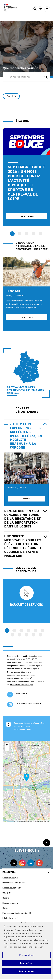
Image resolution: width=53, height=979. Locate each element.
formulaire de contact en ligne (21, 684)
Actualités (11, 96)
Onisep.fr (6, 892)
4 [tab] (28, 630)
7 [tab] (12, 634)
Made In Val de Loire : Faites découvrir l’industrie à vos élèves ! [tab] (19, 233)
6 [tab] (42, 630)
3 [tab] (21, 630)
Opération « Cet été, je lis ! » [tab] (26, 233)
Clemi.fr (5, 908)
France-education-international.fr (17, 913)
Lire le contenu (26, 317)
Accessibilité (40, 8)
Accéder (26, 498)
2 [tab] (14, 630)
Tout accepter (26, 971)
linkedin (30, 862)
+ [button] (7, 744)
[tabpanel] (26, 177)
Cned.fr (5, 898)
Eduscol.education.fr (11, 887)
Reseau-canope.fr (10, 903)
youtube (39, 862)
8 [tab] (19, 634)
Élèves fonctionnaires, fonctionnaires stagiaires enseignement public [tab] (40, 233)
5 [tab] (35, 630)
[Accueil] (10, 8)
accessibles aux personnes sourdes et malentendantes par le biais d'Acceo (22, 676)
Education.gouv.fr (10, 877)
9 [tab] (26, 634)
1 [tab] (7, 630)
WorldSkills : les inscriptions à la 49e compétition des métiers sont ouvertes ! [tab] (33, 233)
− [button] (7, 749)
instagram (22, 862)
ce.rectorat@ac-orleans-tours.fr (28, 703)
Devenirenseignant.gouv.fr (13, 882)
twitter (13, 862)
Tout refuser (26, 963)
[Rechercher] (34, 9)
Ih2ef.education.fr (10, 918)
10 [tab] (33, 634)
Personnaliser (26, 955)
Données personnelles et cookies (33, 940)
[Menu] (47, 9)
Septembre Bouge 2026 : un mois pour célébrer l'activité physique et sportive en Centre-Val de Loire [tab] (12, 233)
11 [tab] (40, 634)
